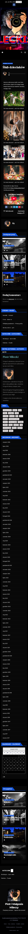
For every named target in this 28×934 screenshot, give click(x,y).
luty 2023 (5, 598)
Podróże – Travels (7, 343)
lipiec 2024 (6, 533)
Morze (21, 416)
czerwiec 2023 (6, 582)
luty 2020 (5, 668)
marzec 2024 (6, 549)
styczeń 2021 (6, 648)
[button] (21, 52)
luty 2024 (5, 553)
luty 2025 (5, 508)
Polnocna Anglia (12, 422)
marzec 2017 (6, 738)
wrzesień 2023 (7, 570)
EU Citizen (5, 416)
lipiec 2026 (6, 446)
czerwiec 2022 (6, 611)
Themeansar (15, 920)
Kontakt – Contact (8, 315)
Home (5, 924)
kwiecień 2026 (6, 455)
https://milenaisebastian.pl (17, 188)
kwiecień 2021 (6, 635)
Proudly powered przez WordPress (10, 918)
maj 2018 (5, 705)
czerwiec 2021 (6, 627)
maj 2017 (5, 734)
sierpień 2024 (6, 528)
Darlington (11, 413)
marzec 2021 (6, 639)
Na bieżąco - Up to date (7, 63)
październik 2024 (7, 520)
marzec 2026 (6, 459)
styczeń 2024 (6, 557)
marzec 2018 (6, 713)
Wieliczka (5, 431)
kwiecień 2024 (6, 545)
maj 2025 (5, 496)
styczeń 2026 (6, 467)
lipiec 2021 (5, 623)
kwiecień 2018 (6, 709)
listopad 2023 (6, 561)
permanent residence (14, 419)
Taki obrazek (9, 211)
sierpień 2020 (6, 660)
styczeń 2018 (6, 717)
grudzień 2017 (6, 722)
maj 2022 (5, 615)
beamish (15, 410)
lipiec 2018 (5, 697)
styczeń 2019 (6, 689)
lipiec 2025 (5, 487)
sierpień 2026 (6, 442)
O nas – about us (7, 319)
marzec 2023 (6, 594)
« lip (4, 777)
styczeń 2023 (6, 602)
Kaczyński (12, 416)
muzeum (5, 419)
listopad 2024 (6, 516)
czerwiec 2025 (6, 491)
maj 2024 (5, 541)
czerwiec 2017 (6, 730)
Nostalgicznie (10, 855)
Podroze (5, 422)
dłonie (16, 413)
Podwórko (8, 282)
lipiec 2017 (5, 726)
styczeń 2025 (6, 512)
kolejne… (8, 247)
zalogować (11, 299)
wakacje (14, 428)
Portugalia (20, 422)
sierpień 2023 (6, 574)
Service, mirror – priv (8, 328)
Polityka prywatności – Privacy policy (13, 324)
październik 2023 (7, 565)
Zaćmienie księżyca (21, 212)
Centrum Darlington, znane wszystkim (13, 264)
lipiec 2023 (5, 578)
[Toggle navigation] (25, 52)
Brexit (20, 410)
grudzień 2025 (7, 471)
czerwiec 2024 (7, 537)
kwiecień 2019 (6, 680)
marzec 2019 (6, 685)
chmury (5, 413)
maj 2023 (5, 586)
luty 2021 (5, 643)
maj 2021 (5, 631)
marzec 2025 (6, 504)
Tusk (21, 425)
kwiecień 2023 (6, 590)
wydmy (11, 431)
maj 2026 (5, 450)
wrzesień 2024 (7, 524)
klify (17, 416)
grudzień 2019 (6, 672)
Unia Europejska (7, 428)
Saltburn (5, 425)
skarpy (10, 425)
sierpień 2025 (6, 483)
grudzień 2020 (7, 652)
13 (14, 762)
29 (20, 769)
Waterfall (20, 428)
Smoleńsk (16, 425)
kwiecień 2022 (6, 619)
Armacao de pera (7, 410)
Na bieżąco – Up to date (9, 339)
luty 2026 (5, 463)
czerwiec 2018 (6, 701)
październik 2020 (7, 656)
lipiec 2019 (5, 676)
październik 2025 (7, 475)
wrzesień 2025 (7, 479)
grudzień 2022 (7, 607)
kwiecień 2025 (6, 500)
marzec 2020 (6, 664)
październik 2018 (7, 693)
